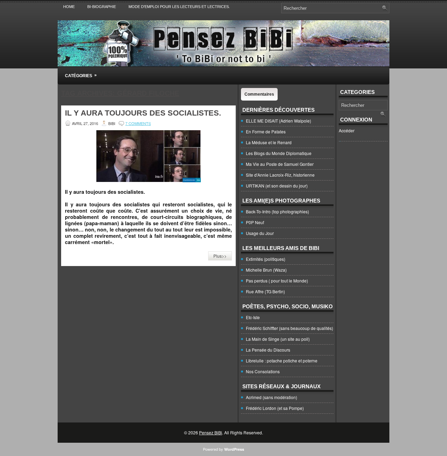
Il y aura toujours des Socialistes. (143, 113)
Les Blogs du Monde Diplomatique (279, 153)
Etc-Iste (253, 317)
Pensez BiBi (210, 432)
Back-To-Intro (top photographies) (277, 211)
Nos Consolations (263, 371)
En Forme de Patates (266, 131)
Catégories (81, 75)
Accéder (346, 130)
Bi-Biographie (101, 7)
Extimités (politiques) (265, 259)
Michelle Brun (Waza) (266, 270)
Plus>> (220, 256)
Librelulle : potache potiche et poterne (281, 360)
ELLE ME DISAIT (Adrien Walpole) (278, 121)
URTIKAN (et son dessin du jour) (277, 186)
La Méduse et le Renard (269, 142)
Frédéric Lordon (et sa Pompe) (275, 408)
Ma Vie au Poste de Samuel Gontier (280, 164)
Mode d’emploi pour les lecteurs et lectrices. (179, 7)
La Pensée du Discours (268, 350)
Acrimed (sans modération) (271, 397)
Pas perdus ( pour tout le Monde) (277, 281)
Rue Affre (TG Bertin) (265, 291)
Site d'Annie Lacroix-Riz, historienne (280, 175)
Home (69, 7)
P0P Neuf (255, 222)
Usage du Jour (260, 233)
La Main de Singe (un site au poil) (278, 339)
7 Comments (138, 123)
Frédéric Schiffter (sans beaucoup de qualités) (289, 328)
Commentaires (259, 94)
